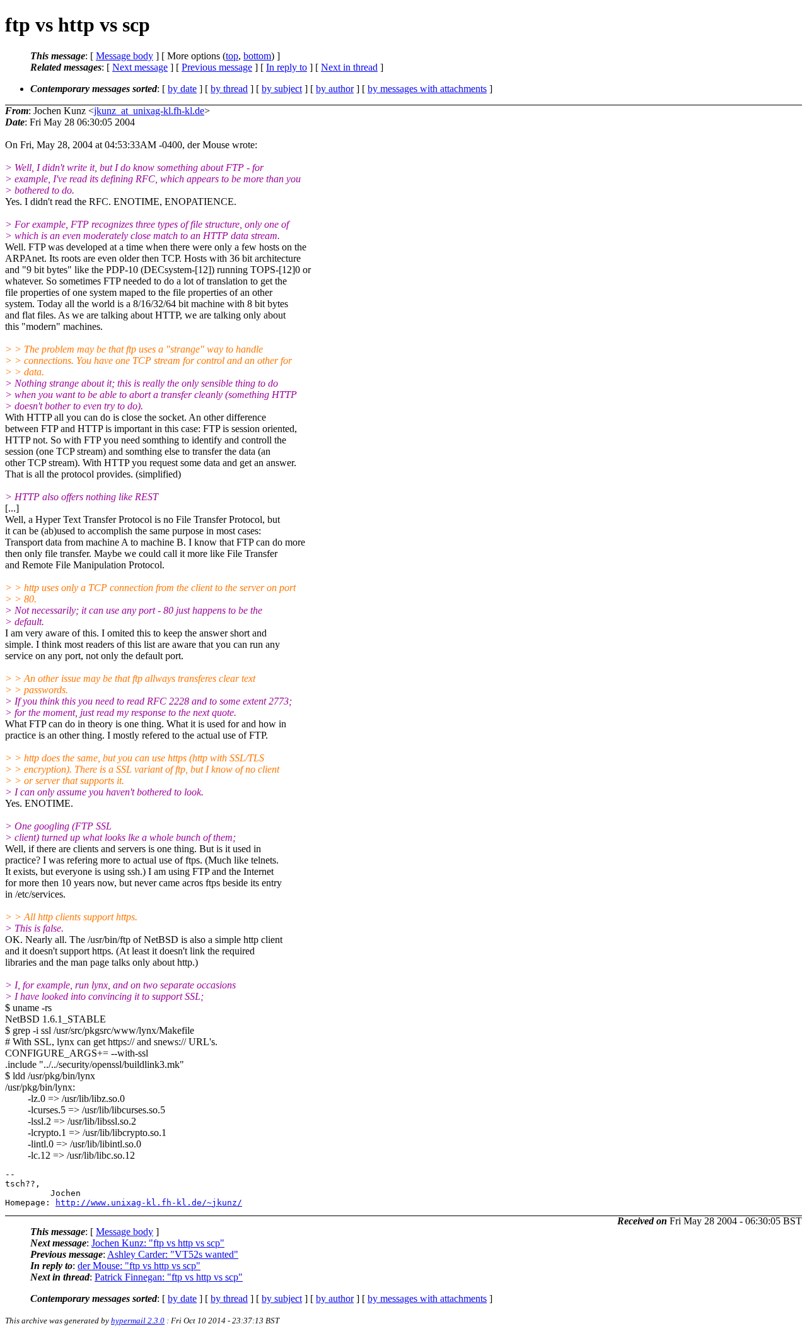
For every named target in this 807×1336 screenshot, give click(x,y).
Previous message (217, 67)
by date (182, 88)
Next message (140, 67)
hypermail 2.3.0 (138, 1320)
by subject (282, 88)
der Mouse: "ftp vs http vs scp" (139, 1265)
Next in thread (349, 67)
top (232, 55)
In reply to (286, 67)
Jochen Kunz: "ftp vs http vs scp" (157, 1243)
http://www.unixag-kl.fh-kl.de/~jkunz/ (148, 1202)
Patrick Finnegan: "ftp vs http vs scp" (169, 1277)
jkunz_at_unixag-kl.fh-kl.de (149, 110)
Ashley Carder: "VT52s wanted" (172, 1254)
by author (335, 88)
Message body (124, 55)
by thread (229, 88)
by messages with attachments (427, 88)
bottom (257, 55)
